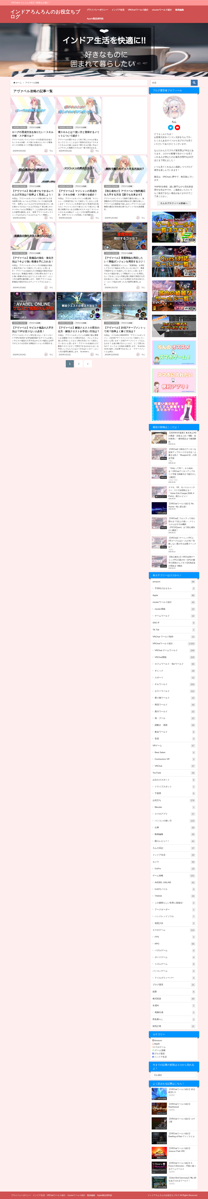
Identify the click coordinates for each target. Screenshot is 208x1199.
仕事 (174, 827)
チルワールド (174, 684)
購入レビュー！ (174, 841)
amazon (173, 581)
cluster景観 (174, 609)
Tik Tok (173, 630)
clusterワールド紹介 (162, 10)
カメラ (173, 862)
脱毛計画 (173, 1026)
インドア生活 (118, 10)
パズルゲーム (174, 950)
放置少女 (174, 923)
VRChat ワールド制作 (173, 637)
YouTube (173, 773)
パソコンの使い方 (174, 821)
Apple (173, 595)
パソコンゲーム (173, 971)
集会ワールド (174, 732)
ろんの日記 (173, 848)
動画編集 (179, 10)
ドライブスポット (174, 786)
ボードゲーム (174, 957)
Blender (174, 807)
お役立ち (173, 800)
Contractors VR (174, 759)
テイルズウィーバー (174, 978)
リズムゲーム (174, 964)
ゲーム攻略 (173, 875)
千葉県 (174, 793)
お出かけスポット (173, 780)
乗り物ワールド (174, 698)
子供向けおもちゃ (174, 588)
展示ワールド (174, 711)
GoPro (174, 868)
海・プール (174, 718)
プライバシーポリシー (97, 10)
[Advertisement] (124, 121)
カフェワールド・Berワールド (174, 664)
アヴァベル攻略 (35, 127)
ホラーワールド (174, 691)
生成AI (173, 1005)
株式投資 (173, 998)
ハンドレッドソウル (174, 916)
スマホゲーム (173, 930)
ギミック (174, 671)
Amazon (158, 1040)
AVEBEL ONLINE (20, 127)
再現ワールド (174, 705)
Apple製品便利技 (95, 18)
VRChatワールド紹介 (138, 10)
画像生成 (174, 1012)
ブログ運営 (173, 985)
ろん (51, 151)
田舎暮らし (173, 1019)
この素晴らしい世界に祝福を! (174, 903)
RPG (174, 944)
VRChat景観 (174, 657)
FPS (174, 937)
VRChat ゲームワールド (174, 650)
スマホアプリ (174, 814)
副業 (173, 991)
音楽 (174, 738)
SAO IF (173, 623)
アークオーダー (174, 909)
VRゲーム (173, 745)
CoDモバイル (174, 889)
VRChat (174, 766)
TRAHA (174, 896)
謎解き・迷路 (174, 725)
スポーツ (174, 677)
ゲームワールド (174, 616)
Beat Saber (174, 752)
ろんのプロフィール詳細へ (174, 203)
